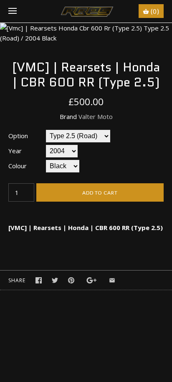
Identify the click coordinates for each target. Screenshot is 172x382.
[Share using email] (112, 280)
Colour (17, 166)
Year (15, 151)
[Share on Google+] (91, 280)
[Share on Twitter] (55, 280)
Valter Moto (95, 116)
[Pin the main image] (71, 280)
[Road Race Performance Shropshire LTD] (86, 11)
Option (18, 136)
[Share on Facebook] (38, 280)
